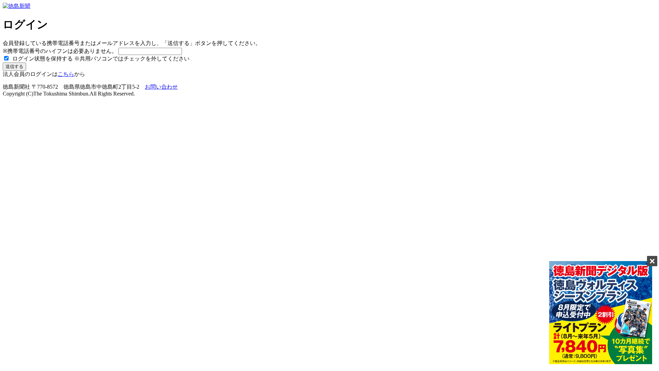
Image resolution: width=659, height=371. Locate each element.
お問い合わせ (161, 87)
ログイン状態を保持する (42, 58)
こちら (66, 74)
